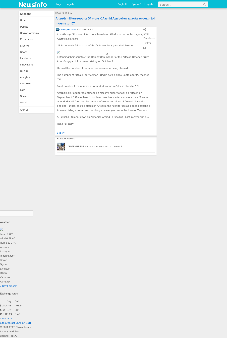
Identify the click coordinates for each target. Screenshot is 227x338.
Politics (24, 26)
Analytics (25, 77)
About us (23, 323)
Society (24, 96)
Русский (136, 4)
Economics (26, 39)
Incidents (25, 58)
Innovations (26, 64)
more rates (6, 318)
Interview (25, 83)
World (23, 102)
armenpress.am (67, 29)
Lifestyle (25, 45)
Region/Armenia (29, 33)
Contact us (12, 323)
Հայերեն (123, 4)
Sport (23, 52)
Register (70, 4)
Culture (24, 71)
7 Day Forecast (8, 286)
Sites (3, 323)
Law (22, 90)
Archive (24, 110)
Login (59, 4)
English (148, 4)
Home (23, 20)
